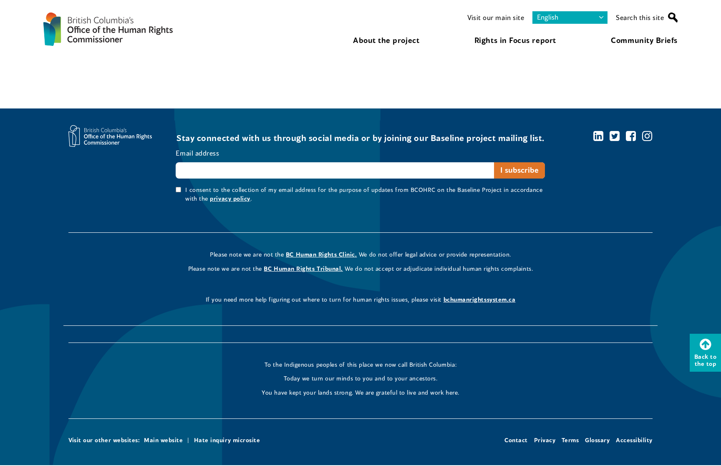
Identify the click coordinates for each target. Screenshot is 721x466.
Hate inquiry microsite (227, 439)
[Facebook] (631, 136)
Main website (163, 439)
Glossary (597, 439)
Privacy (545, 439)
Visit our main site (495, 17)
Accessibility (634, 439)
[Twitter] (615, 136)
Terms (570, 439)
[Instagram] (647, 136)
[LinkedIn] (598, 136)
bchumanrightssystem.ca (480, 299)
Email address (197, 153)
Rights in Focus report (515, 40)
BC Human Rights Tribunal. (303, 268)
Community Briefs (644, 40)
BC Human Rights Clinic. (321, 254)
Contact (516, 439)
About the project (386, 40)
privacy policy (230, 198)
